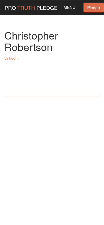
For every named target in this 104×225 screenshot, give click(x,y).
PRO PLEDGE (31, 7)
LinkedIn (11, 58)
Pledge (93, 7)
